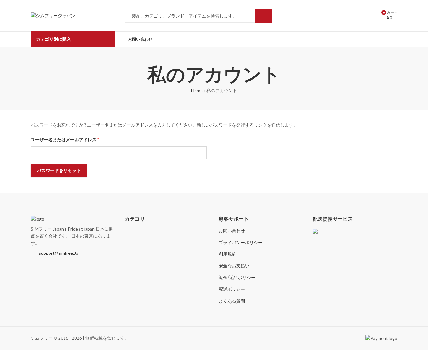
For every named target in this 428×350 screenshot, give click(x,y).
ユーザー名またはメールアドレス (67, 140)
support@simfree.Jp (58, 253)
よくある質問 (232, 301)
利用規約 (227, 254)
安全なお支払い (234, 265)
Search (263, 16)
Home (197, 90)
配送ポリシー (232, 289)
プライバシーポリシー (241, 242)
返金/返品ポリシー (237, 277)
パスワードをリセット (59, 170)
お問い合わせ (232, 230)
